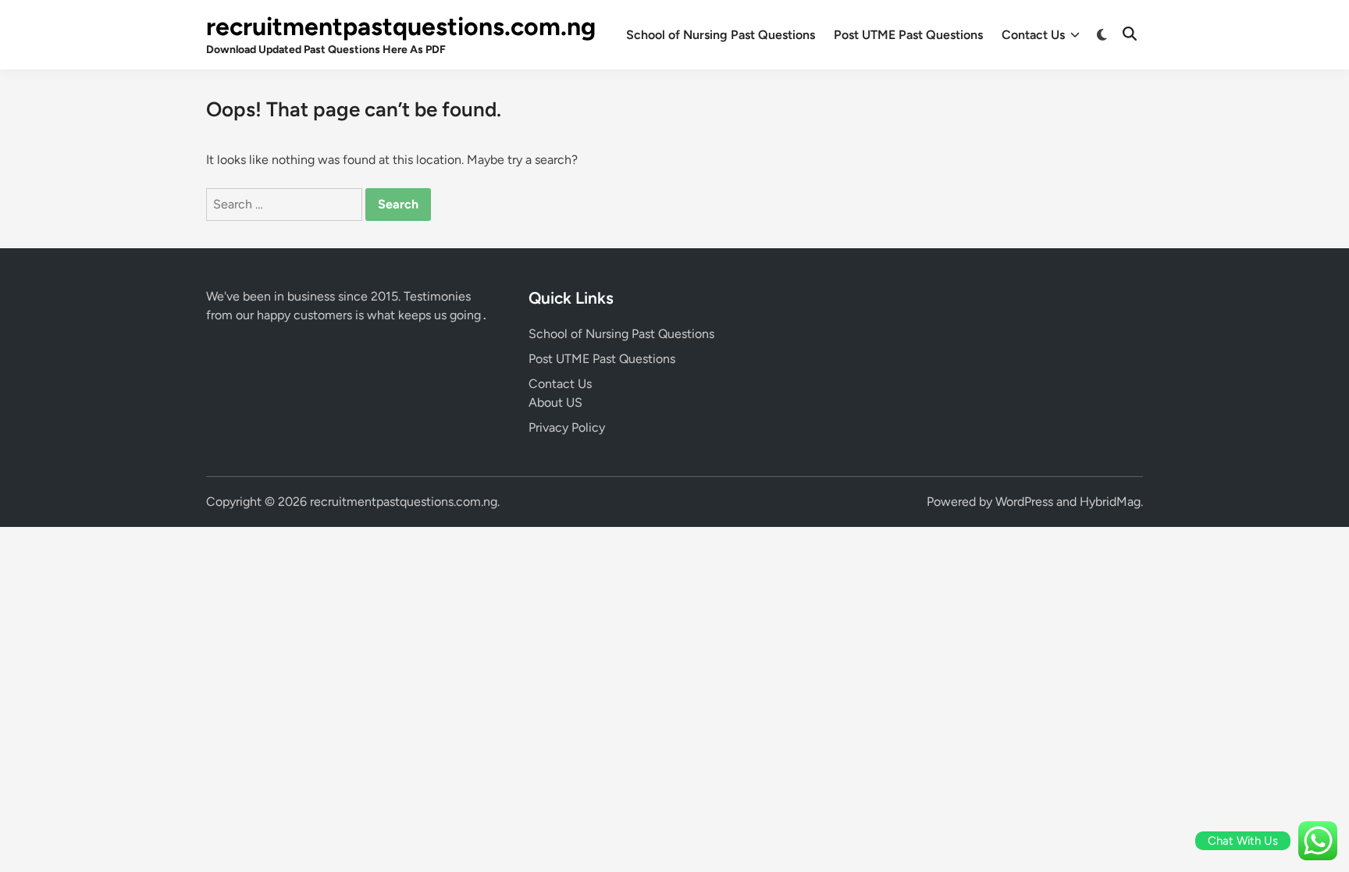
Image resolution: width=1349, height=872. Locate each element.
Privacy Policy (567, 427)
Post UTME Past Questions (908, 34)
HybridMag (1110, 501)
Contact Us (1033, 34)
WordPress (1024, 501)
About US (555, 402)
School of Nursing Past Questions (720, 34)
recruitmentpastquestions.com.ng (401, 26)
